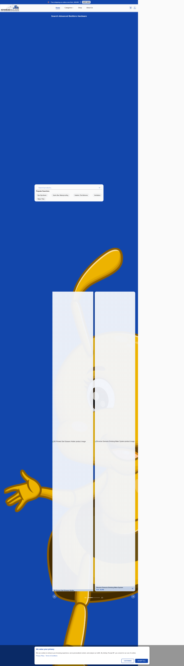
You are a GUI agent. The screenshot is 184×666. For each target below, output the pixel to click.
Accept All (142, 661)
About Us (89, 8)
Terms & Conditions (51, 655)
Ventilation (97, 195)
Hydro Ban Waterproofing (60, 195)
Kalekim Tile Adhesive (81, 195)
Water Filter (41, 199)
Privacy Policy (40, 655)
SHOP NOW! (86, 2)
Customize (128, 661)
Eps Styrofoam (42, 195)
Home (58, 8)
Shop (80, 8)
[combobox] (69, 187)
